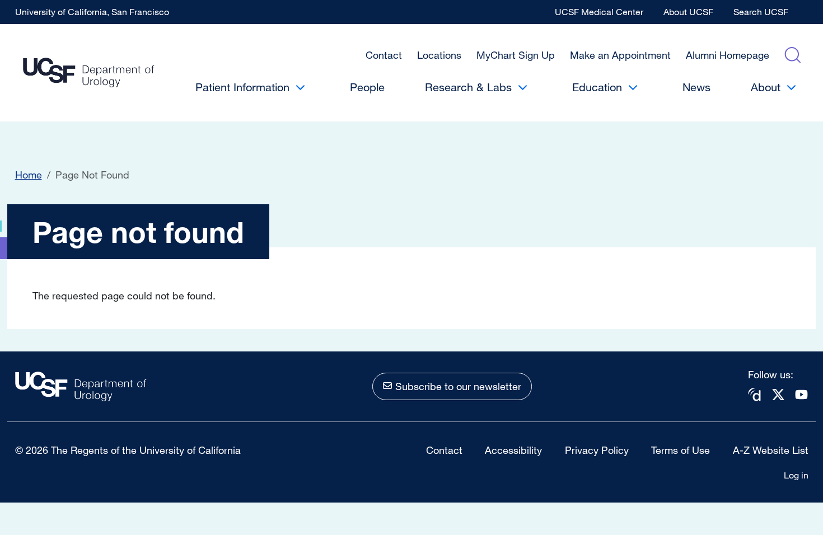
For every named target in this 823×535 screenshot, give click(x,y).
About (765, 87)
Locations (439, 55)
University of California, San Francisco (92, 11)
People (367, 87)
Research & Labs (468, 87)
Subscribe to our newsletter (458, 386)
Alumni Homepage (727, 55)
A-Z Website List (770, 450)
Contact (384, 55)
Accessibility (513, 450)
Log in (796, 475)
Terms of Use (680, 450)
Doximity (754, 395)
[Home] (89, 73)
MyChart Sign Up (515, 55)
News (696, 87)
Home (28, 174)
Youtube (801, 394)
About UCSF (688, 11)
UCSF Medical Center (599, 11)
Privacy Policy (597, 450)
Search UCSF (760, 11)
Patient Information (242, 87)
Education (597, 87)
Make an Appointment (620, 55)
